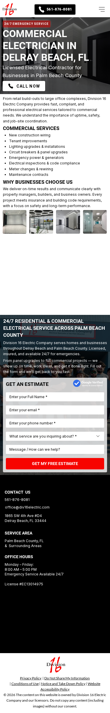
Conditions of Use (25, 683)
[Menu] (99, 9)
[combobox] (55, 436)
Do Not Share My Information (67, 678)
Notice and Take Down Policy (63, 683)
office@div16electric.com (27, 507)
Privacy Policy (30, 678)
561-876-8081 (17, 499)
